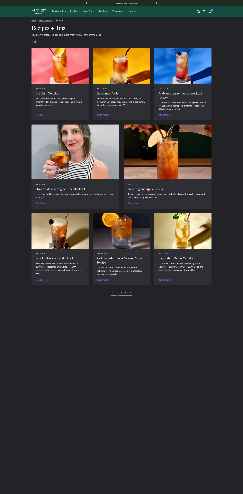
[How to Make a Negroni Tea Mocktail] (75, 152)
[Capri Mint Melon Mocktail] (183, 231)
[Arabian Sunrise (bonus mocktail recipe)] (183, 66)
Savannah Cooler (108, 93)
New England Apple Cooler (145, 189)
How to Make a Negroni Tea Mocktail (60, 189)
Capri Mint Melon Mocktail (176, 258)
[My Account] (204, 11)
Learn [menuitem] (131, 11)
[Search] (198, 11)
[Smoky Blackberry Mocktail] (60, 231)
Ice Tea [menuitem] (74, 11)
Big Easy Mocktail (47, 93)
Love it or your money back (124, 3)
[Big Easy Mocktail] (60, 66)
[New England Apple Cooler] (168, 152)
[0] (209, 11)
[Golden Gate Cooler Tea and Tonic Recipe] (121, 231)
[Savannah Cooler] (121, 66)
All (35, 42)
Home (34, 20)
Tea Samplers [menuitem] (59, 11)
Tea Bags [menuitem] (103, 11)
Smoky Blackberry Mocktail (54, 258)
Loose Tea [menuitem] (87, 11)
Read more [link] (41, 115)
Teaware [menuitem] (116, 11)
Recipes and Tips (45, 20)
